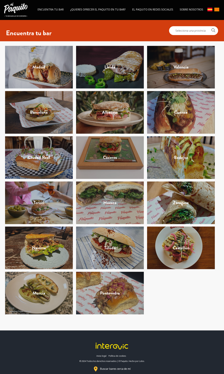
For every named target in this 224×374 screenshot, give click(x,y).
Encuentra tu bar (51, 9)
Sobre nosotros (191, 9)
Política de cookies (117, 356)
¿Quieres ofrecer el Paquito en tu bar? (98, 9)
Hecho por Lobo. (137, 361)
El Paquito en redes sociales (152, 9)
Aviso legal (101, 356)
